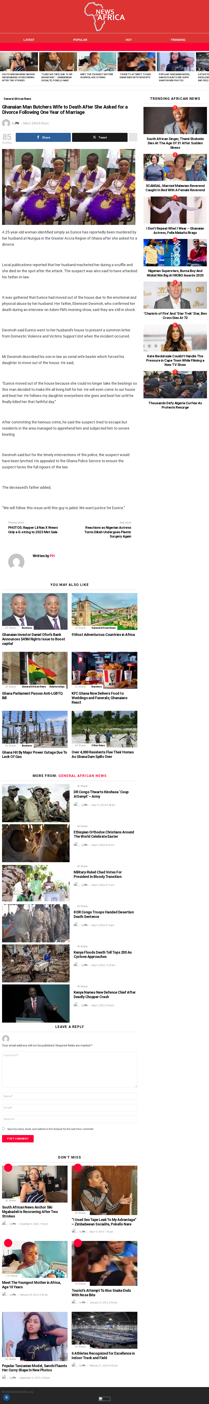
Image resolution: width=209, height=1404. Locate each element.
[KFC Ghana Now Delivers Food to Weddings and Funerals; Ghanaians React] (104, 670)
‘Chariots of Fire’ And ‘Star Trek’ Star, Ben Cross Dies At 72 (175, 315)
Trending (178, 39)
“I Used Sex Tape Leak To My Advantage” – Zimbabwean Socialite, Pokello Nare (56, 77)
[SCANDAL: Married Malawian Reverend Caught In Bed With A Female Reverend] (175, 167)
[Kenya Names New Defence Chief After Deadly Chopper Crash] (36, 1003)
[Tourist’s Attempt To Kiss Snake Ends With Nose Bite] (137, 61)
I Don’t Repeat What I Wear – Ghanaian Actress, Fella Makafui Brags (175, 230)
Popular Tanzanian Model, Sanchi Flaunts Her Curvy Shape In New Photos (174, 77)
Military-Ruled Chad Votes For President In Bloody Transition (98, 874)
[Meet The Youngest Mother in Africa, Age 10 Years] (97, 61)
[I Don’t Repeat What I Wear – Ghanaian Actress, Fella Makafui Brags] (175, 210)
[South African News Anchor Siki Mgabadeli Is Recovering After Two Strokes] (19, 61)
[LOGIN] (204, 47)
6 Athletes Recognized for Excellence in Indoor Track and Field (103, 1355)
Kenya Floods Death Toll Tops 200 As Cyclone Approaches (103, 954)
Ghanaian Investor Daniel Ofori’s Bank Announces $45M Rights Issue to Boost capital (33, 639)
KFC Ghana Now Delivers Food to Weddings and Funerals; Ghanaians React (99, 697)
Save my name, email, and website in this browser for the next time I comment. (50, 1129)
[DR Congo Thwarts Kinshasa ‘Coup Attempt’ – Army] (36, 803)
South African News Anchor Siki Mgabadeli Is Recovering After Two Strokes (18, 77)
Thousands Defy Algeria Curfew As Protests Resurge (175, 405)
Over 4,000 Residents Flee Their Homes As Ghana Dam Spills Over (103, 754)
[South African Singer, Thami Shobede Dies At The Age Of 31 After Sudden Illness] (175, 120)
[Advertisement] (174, 492)
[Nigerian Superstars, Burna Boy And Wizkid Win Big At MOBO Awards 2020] (175, 252)
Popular (80, 39)
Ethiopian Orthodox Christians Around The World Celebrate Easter (104, 834)
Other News (98, 745)
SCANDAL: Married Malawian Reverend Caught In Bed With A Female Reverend (175, 188)
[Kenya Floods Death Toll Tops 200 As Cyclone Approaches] (36, 963)
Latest (28, 39)
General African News (103, 627)
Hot (129, 39)
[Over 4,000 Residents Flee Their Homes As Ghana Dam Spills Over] (104, 729)
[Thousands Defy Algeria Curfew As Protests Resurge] (175, 384)
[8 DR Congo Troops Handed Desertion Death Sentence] (36, 923)
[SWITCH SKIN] (197, 47)
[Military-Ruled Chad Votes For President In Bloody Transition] (36, 883)
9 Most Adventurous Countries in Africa (103, 634)
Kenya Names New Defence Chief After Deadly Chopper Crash (105, 994)
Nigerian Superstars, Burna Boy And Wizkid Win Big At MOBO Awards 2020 (175, 273)
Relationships (57, 686)
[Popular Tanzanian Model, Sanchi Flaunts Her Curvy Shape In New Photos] (176, 61)
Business (27, 627)
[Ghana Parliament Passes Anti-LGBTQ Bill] (35, 670)
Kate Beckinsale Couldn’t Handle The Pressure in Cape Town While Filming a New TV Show (175, 360)
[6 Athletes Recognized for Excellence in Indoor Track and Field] (104, 1330)
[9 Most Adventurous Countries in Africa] (104, 611)
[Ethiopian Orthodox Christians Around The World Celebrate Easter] (36, 843)
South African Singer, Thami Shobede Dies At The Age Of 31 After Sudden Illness (175, 143)
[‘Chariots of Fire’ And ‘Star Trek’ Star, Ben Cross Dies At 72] (175, 295)
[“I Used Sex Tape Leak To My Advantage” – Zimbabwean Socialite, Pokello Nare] (58, 61)
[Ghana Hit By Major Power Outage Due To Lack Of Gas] (35, 729)
